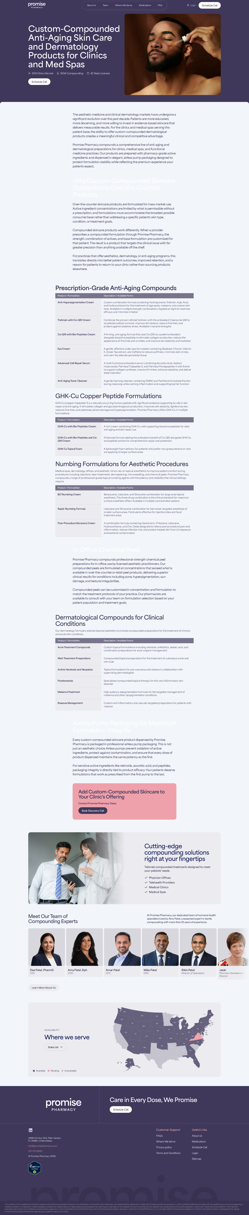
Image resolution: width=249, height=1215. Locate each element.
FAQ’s (159, 1135)
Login (195, 1152)
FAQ (160, 5)
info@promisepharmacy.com (42, 1146)
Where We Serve (123, 5)
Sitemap (196, 1158)
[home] (48, 5)
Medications (145, 5)
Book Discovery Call (93, 810)
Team (105, 5)
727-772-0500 (35, 1151)
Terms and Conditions (168, 1152)
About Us (91, 5)
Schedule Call (209, 5)
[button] (32, 954)
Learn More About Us (43, 987)
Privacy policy (164, 1147)
